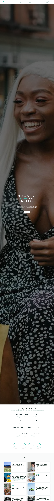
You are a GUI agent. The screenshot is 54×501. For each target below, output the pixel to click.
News (35, 1)
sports (40, 1)
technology (43, 1)
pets (37, 1)
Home (7, 1)
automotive (10, 1)
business (14, 1)
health (27, 1)
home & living (30, 2)
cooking (17, 1)
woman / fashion (47, 2)
